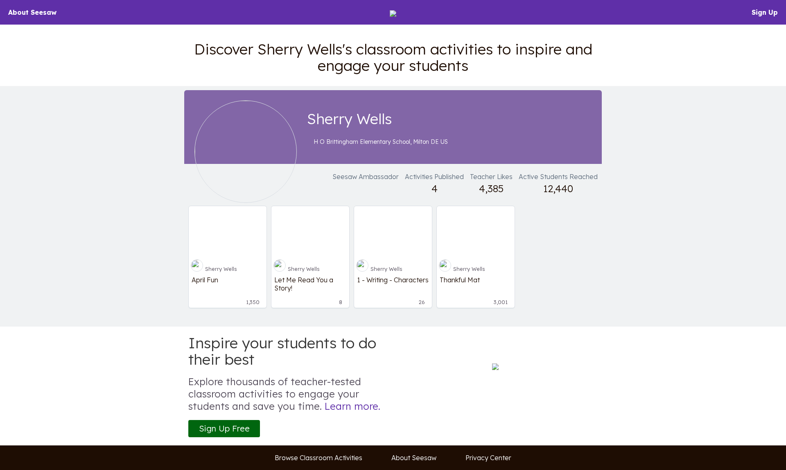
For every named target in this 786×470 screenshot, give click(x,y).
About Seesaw (32, 12)
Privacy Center (488, 458)
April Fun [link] (205, 280)
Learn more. (352, 406)
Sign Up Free (224, 428)
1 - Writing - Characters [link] (393, 280)
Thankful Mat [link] (460, 280)
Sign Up (765, 12)
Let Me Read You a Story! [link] (303, 284)
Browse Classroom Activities (318, 458)
